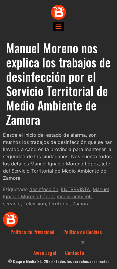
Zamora (81, 204)
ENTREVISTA (75, 189)
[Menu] (58, 26)
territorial (59, 204)
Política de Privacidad (32, 232)
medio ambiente (75, 196)
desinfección (43, 189)
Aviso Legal (44, 252)
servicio (12, 204)
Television (34, 204)
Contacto (74, 252)
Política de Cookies (82, 232)
